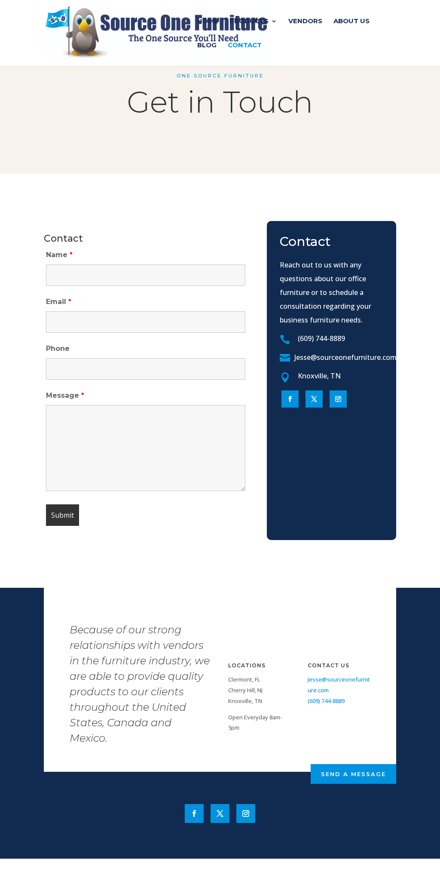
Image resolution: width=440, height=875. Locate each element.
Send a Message (353, 774)
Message (65, 395)
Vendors (305, 21)
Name (59, 255)
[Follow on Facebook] (290, 399)
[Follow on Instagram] (338, 399)
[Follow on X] (314, 399)
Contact (245, 45)
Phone (58, 348)
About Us (351, 21)
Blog (207, 45)
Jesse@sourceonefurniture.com (345, 357)
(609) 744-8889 (321, 338)
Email (58, 302)
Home (207, 21)
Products (249, 21)
